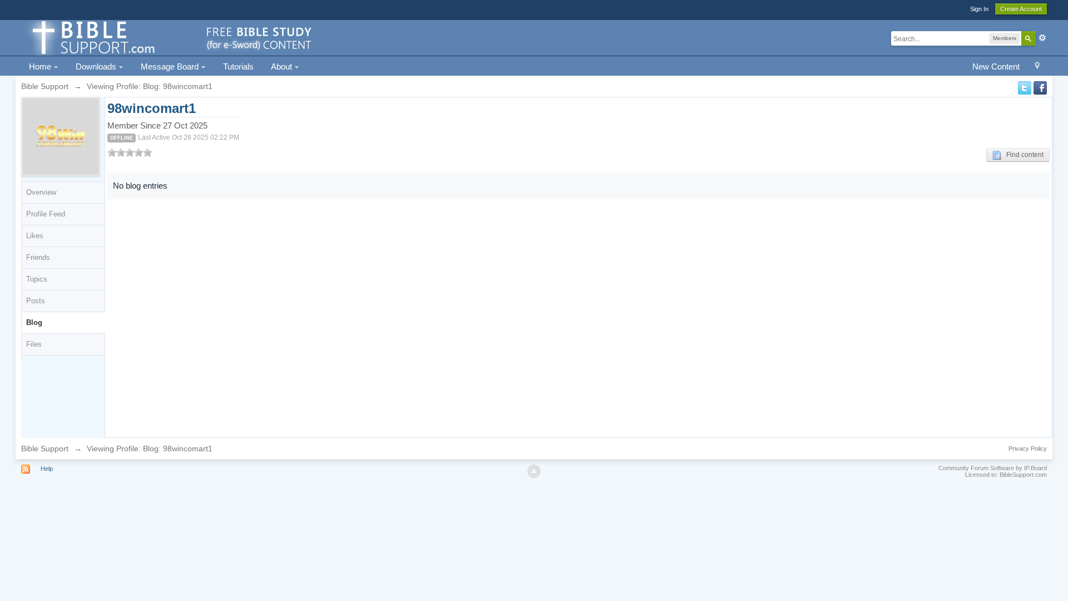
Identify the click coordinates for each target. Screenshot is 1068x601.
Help (47, 468)
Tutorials (238, 66)
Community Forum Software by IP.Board (992, 468)
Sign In (979, 9)
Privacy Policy (1027, 448)
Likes (34, 235)
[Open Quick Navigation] (1037, 67)
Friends (38, 257)
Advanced (1042, 37)
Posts (35, 301)
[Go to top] (534, 471)
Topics (36, 279)
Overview (41, 192)
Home (41, 66)
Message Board (171, 66)
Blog (34, 322)
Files (34, 344)
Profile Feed (45, 214)
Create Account (1021, 9)
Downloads (97, 66)
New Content (996, 66)
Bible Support (44, 448)
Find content (1022, 155)
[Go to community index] (170, 37)
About (282, 66)
